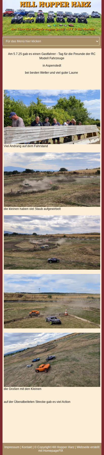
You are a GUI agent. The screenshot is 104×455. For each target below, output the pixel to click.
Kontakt (27, 447)
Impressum (11, 447)
